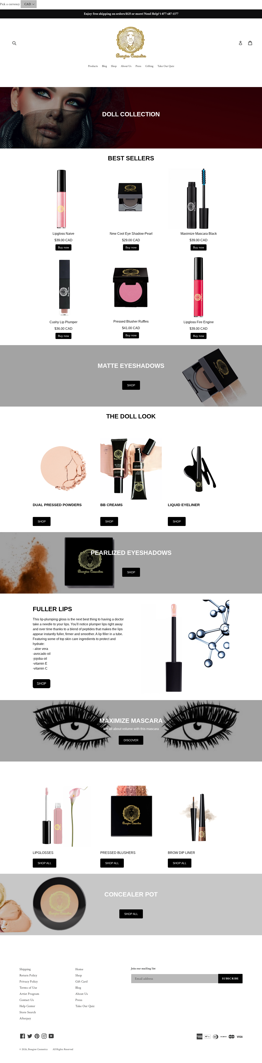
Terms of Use (28, 988)
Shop (78, 975)
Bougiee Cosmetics (38, 1049)
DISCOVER (131, 740)
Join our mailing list (143, 968)
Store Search (27, 1012)
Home (79, 969)
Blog (78, 988)
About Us (81, 994)
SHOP (131, 385)
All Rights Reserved (63, 1049)
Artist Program (29, 994)
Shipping (25, 969)
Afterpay (25, 1018)
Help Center (27, 1006)
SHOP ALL (44, 863)
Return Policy (28, 975)
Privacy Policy (28, 981)
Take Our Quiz (84, 1006)
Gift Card (81, 981)
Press (78, 1000)
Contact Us (26, 1000)
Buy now (63, 247)
